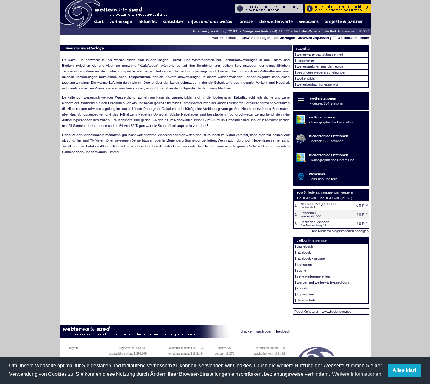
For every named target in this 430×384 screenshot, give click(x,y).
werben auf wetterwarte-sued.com (323, 282)
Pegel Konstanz (306, 311)
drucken (247, 331)
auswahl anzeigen (256, 38)
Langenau (308, 213)
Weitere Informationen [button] (356, 374)
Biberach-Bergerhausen (319, 204)
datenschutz (306, 300)
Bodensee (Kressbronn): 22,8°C (215, 31)
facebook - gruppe (311, 258)
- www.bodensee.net (335, 311)
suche (301, 270)
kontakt (302, 288)
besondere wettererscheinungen (321, 72)
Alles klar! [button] (404, 370)
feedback (283, 331)
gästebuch (305, 246)
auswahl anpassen (313, 38)
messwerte (305, 60)
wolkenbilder (306, 78)
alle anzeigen (284, 38)
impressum (305, 294)
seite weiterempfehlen (313, 276)
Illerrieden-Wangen (315, 222)
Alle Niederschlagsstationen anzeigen (340, 231)
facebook (304, 252)
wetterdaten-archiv (353, 38)
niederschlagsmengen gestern (330, 192)
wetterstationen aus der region (320, 66)
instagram (304, 264)
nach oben (264, 331)
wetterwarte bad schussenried (320, 54)
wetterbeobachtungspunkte (317, 84)
